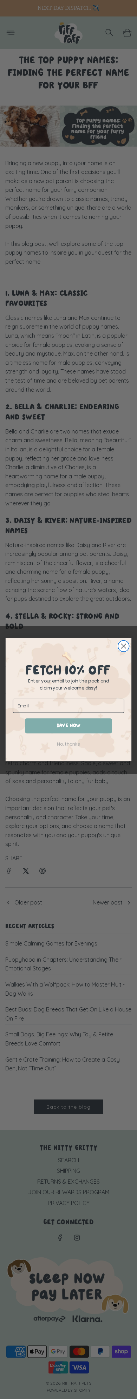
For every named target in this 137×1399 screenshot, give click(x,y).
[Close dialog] (123, 646)
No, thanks (68, 744)
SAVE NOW (68, 725)
